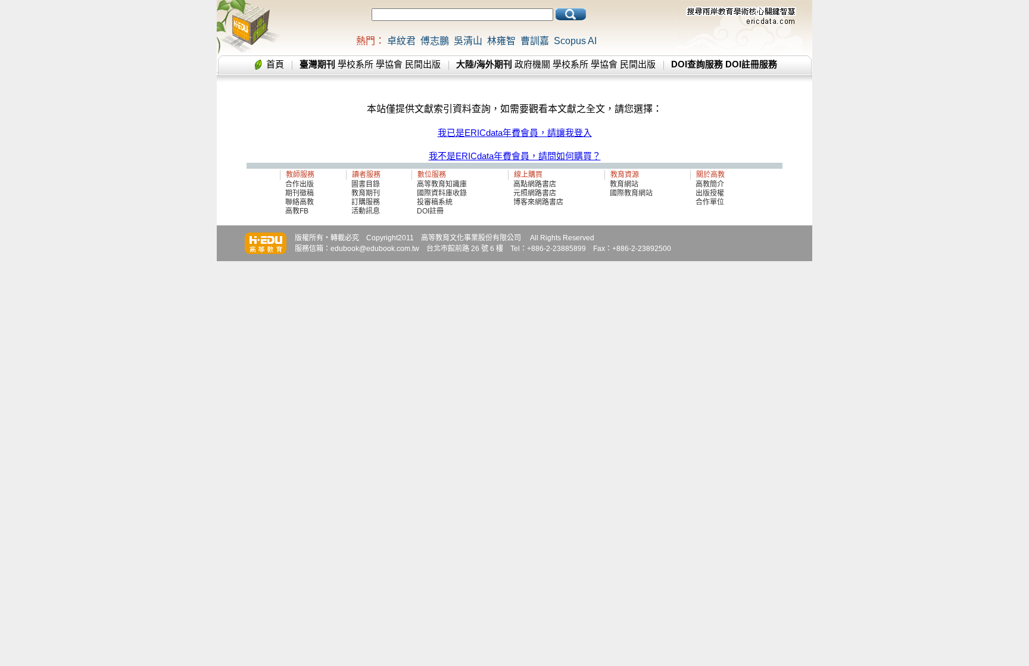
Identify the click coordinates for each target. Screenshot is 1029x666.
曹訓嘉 (534, 41)
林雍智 (501, 41)
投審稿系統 (435, 202)
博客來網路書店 (538, 202)
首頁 (275, 64)
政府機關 (532, 64)
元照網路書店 (534, 193)
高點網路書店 (535, 184)
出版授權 (710, 193)
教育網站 (624, 184)
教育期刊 (365, 193)
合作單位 (710, 202)
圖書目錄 (365, 184)
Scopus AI (575, 41)
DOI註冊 (430, 211)
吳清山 (468, 41)
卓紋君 (401, 41)
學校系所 (355, 64)
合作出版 (299, 184)
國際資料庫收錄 (442, 193)
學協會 (389, 64)
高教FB (296, 211)
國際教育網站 (631, 193)
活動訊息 (365, 211)
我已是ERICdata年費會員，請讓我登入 (515, 133)
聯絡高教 (299, 202)
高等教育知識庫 (442, 184)
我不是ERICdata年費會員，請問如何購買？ (515, 156)
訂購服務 (365, 202)
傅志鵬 (434, 41)
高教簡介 (710, 184)
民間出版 (423, 64)
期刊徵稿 (299, 193)
